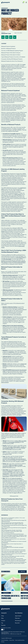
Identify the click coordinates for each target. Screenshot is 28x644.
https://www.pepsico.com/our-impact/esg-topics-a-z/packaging (12, 544)
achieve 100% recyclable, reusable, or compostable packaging (15, 441)
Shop (2, 615)
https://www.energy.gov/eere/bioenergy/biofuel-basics (12, 534)
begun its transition (16, 478)
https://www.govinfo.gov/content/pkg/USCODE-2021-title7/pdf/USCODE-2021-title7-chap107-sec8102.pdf (12, 523)
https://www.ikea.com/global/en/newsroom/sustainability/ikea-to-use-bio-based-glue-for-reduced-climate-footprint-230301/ (13, 563)
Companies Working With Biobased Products (11, 59)
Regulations (6, 592)
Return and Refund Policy (19, 640)
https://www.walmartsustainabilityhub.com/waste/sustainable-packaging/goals (14, 542)
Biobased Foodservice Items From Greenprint (12, 61)
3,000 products (17, 194)
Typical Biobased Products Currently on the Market (13, 56)
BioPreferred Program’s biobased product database (13, 261)
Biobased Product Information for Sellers (10, 54)
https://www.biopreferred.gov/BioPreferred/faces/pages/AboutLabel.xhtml (13, 528)
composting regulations (13, 504)
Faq (2, 622)
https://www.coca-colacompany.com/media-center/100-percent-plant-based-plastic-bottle (13, 557)
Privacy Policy (11, 640)
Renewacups (18, 620)
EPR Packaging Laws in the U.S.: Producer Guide (10, 597)
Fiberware (17, 618)
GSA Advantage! (7, 258)
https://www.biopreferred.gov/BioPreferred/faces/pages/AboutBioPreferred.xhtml (13, 521)
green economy (5, 382)
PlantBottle (9, 471)
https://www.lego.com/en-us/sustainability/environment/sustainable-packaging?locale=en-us (12, 547)
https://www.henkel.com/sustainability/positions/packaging (13, 549)
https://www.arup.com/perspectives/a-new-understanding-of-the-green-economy (13, 539)
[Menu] (25, 2)
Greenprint (4, 8)
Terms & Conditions (4, 640)
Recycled (17, 622)
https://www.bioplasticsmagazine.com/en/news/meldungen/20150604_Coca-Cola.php (14, 554)
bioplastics (11, 351)
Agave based (18, 615)
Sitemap (2, 641)
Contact (3, 620)
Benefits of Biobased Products (8, 48)
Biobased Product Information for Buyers (10, 52)
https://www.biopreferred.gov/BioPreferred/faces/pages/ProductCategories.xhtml (14, 526)
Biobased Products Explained (8, 46)
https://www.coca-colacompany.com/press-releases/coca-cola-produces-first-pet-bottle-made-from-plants (13, 552)
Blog (2, 618)
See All (23, 571)
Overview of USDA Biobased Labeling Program (12, 50)
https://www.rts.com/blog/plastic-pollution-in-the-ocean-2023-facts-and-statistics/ (13, 518)
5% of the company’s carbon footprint (14, 485)
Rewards (3, 625)
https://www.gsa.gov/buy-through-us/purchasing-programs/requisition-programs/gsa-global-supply (11, 531)
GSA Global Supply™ (21, 257)
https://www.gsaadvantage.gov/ (7, 532)
